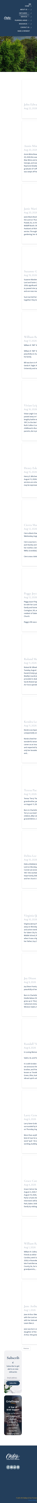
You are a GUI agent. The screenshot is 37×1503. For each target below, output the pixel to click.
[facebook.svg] (8, 1467)
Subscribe (13, 1383)
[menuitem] (27, 6)
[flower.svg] (18, 1467)
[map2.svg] (14, 1467)
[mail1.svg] (11, 1467)
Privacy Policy (32, 1500)
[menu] (30, 4)
